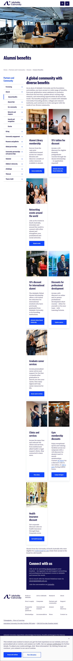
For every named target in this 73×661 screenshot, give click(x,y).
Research (52, 595)
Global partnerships (11, 146)
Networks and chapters (12, 113)
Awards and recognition (11, 120)
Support (63, 601)
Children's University (12, 164)
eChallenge (9, 169)
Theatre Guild (9, 179)
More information (31, 655)
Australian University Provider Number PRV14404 (19, 623)
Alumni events (37, 243)
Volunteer (8, 159)
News (51, 614)
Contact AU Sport (59, 475)
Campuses (39, 601)
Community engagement (13, 136)
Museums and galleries (12, 141)
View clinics (37, 475)
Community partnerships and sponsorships (13, 152)
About (62, 595)
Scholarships (29, 614)
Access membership (37, 171)
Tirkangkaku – (14, 620)
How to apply (29, 601)
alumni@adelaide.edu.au (38, 581)
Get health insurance (37, 539)
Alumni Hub (11, 102)
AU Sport (61, 460)
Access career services (37, 394)
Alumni (8, 92)
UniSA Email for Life (41, 551)
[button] (68, 639)
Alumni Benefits (12, 97)
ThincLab (8, 174)
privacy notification (54, 644)
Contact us (63, 614)
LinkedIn (51, 584)
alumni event (51, 569)
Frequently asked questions (28, 608)
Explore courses (59, 322)
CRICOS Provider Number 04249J (47, 623)
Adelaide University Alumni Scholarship (58, 170)
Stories (10, 126)
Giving (7, 131)
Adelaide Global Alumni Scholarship (37, 321)
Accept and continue (12, 655)
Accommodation (41, 614)
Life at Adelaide (41, 595)
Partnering (9, 87)
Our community (12, 107)
